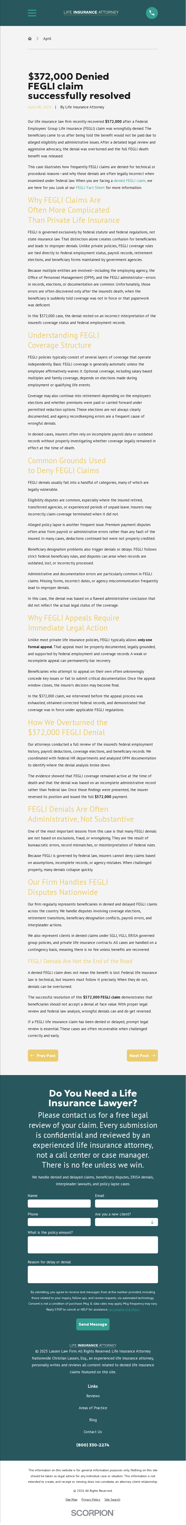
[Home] (91, 13)
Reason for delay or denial (49, 1262)
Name (33, 1196)
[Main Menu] (32, 13)
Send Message (93, 1324)
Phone (33, 1214)
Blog (93, 1419)
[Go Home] (30, 38)
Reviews (93, 1395)
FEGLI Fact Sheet (90, 187)
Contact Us (93, 1431)
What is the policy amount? (50, 1232)
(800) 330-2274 (92, 1445)
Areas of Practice (93, 1407)
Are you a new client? (113, 1214)
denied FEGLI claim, (130, 180)
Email (99, 1196)
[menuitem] (71, 1500)
